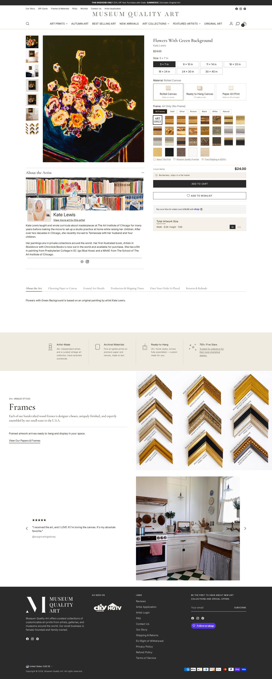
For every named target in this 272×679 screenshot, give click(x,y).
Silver (182, 111)
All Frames (160, 111)
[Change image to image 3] (32, 71)
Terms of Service (146, 657)
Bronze (193, 111)
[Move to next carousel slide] (243, 321)
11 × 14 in (211, 64)
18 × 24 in (164, 71)
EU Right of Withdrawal (150, 640)
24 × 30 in (188, 71)
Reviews (141, 601)
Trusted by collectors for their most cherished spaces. (212, 352)
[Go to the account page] (231, 23)
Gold (172, 111)
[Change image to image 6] (32, 114)
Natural (226, 111)
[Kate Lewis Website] (82, 262)
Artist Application (146, 606)
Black (204, 111)
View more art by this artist (69, 220)
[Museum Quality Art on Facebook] (236, 8)
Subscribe (240, 607)
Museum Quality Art (53, 671)
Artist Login (143, 612)
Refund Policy (144, 652)
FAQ (138, 618)
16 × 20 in (235, 64)
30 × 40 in (211, 71)
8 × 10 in (188, 64)
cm (239, 226)
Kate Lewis (159, 45)
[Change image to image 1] (32, 42)
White (215, 111)
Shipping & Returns (147, 635)
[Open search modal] (27, 23)
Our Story (141, 629)
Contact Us (142, 623)
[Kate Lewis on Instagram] (87, 262)
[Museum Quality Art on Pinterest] (244, 8)
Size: (160, 58)
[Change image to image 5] (32, 100)
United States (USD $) (40, 666)
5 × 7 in (164, 64)
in (233, 226)
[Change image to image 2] (32, 56)
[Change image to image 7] (32, 129)
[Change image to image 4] (32, 85)
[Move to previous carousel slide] (236, 322)
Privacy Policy (144, 646)
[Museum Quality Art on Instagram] (240, 8)
